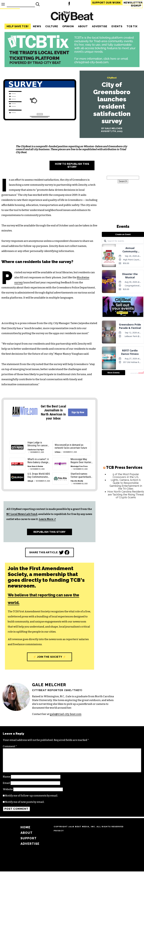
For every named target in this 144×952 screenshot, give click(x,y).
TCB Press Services (124, 467)
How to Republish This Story (72, 165)
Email (6, 783)
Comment (10, 746)
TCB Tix (132, 26)
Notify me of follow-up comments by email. (31, 795)
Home (26, 827)
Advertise (99, 26)
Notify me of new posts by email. (24, 802)
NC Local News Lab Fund (21, 514)
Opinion (68, 26)
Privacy (59, 831)
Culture (51, 26)
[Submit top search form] (37, 4)
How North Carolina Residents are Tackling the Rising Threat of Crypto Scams (125, 494)
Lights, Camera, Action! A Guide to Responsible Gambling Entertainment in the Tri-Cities (126, 484)
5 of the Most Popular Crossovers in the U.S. (126, 476)
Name (6, 776)
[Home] (72, 17)
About (83, 26)
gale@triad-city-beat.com (65, 714)
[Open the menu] (3, 4)
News (37, 26)
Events (117, 26)
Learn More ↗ (47, 519)
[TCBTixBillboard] (72, 66)
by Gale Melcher (111, 128)
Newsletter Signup (133, 4)
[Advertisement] (123, 519)
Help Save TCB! (18, 26)
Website (8, 789)
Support (106, 2)
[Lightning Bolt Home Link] (69, 4)
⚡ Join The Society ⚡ (49, 656)
